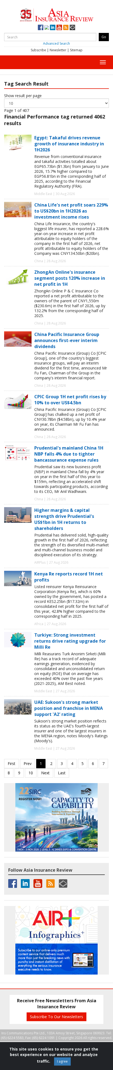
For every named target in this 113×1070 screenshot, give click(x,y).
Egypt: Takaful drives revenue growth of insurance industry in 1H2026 (69, 144)
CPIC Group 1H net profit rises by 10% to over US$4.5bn (70, 400)
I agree (62, 1061)
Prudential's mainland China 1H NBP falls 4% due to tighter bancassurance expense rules (68, 454)
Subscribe (38, 50)
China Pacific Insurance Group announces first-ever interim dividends (66, 340)
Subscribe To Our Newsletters (56, 1016)
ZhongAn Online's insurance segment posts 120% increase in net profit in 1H (69, 278)
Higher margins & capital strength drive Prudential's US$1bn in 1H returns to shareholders (64, 519)
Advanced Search (56, 43)
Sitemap (76, 50)
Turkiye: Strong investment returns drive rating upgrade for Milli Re (70, 641)
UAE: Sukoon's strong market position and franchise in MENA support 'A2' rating (68, 708)
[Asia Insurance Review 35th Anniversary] (56, 14)
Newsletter (58, 50)
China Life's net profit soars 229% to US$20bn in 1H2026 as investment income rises (71, 211)
